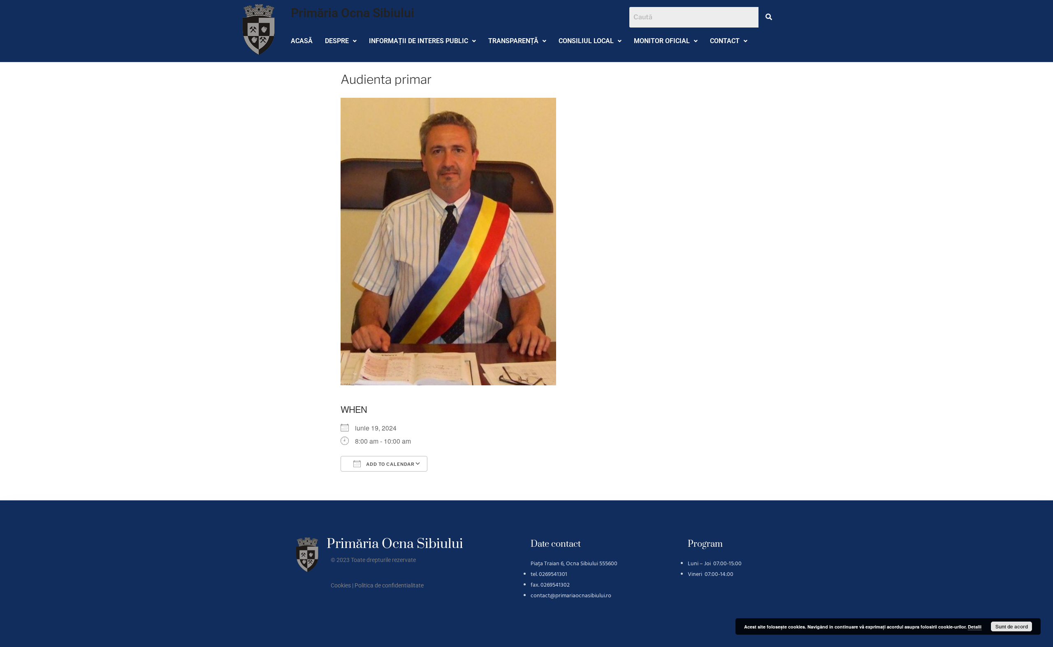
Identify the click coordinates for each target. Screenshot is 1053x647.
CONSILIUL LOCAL (586, 41)
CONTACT (725, 41)
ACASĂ (302, 41)
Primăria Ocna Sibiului (352, 13)
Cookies (341, 585)
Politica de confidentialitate (389, 585)
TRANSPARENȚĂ (513, 41)
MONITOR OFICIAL (662, 41)
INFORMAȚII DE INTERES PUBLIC (418, 41)
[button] (341, 41)
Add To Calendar (390, 464)
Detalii (974, 627)
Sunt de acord (1011, 626)
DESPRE (337, 41)
